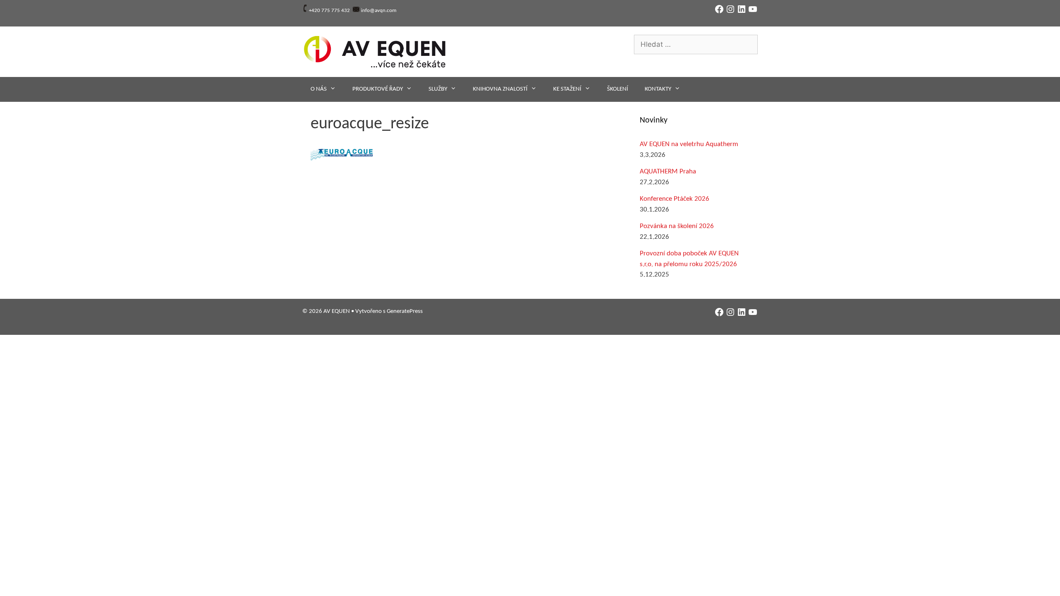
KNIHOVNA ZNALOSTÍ (500, 89)
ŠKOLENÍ (617, 89)
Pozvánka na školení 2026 (677, 226)
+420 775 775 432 (329, 10)
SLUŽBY (438, 89)
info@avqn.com (378, 10)
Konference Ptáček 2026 (674, 198)
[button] (342, 154)
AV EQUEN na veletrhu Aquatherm (689, 144)
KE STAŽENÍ (567, 89)
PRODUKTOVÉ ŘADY (377, 89)
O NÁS (319, 89)
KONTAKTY (658, 89)
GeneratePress (405, 311)
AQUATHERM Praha (668, 171)
